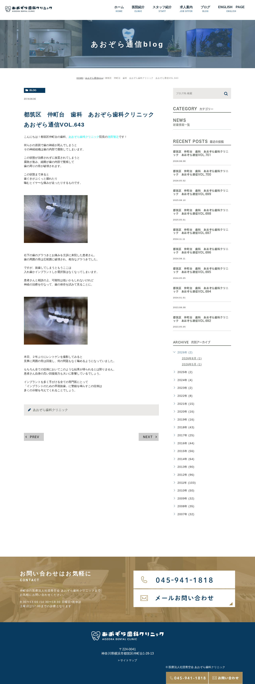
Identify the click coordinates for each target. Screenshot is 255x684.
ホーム (119, 8)
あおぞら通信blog (94, 78)
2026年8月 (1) (192, 358)
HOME (79, 78)
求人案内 (186, 8)
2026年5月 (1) (192, 364)
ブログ (205, 8)
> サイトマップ (127, 660)
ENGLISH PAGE (231, 8)
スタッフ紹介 (162, 8)
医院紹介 (138, 8)
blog (32, 90)
